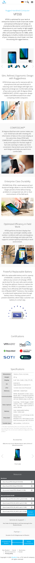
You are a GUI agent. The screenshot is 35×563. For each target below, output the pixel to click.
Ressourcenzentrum (10, 552)
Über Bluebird (5, 550)
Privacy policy (9, 553)
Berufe (14, 550)
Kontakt (20, 552)
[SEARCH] (28, 2)
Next (33, 66)
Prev (2, 66)
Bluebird (14, 557)
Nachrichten (22, 550)
